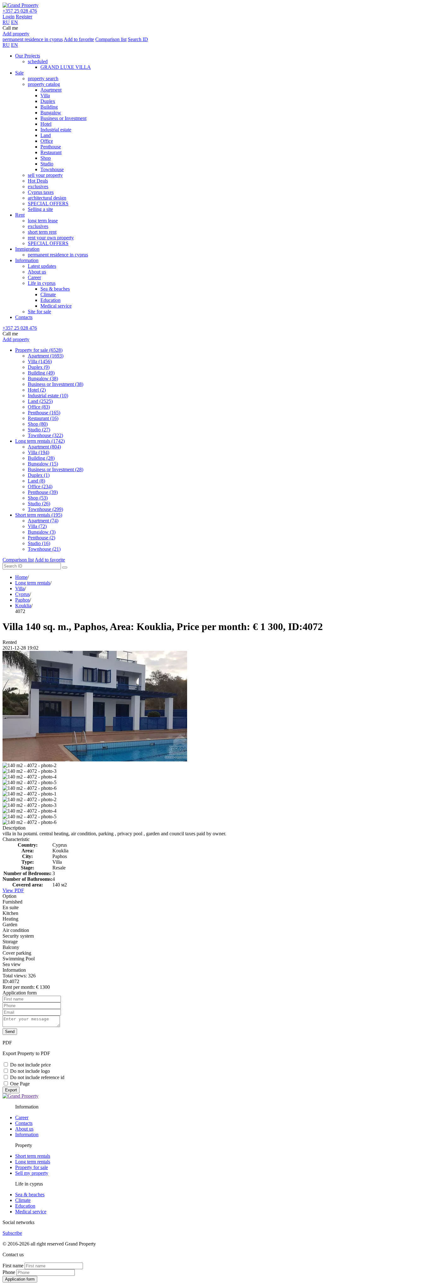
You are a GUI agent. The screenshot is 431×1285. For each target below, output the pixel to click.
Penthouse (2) (41, 537)
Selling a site (40, 209)
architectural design (47, 198)
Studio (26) (39, 503)
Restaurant (51, 152)
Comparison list (111, 39)
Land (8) (36, 480)
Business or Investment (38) (55, 384)
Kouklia (23, 605)
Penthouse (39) (43, 492)
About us (37, 271)
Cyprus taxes (41, 192)
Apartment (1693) (45, 355)
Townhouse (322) (45, 435)
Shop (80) (38, 424)
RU (6, 22)
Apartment (51, 90)
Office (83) (39, 407)
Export (11, 1090)
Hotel (45, 124)
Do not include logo (30, 1071)
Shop (45, 158)
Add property (16, 33)
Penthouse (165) (44, 412)
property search (43, 78)
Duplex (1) (39, 475)
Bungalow (50, 112)
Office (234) (40, 486)
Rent (20, 215)
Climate (48, 294)
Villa (45, 95)
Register (24, 16)
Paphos (22, 600)
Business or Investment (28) (55, 469)
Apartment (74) (43, 520)
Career (34, 277)
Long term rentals (32, 582)
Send (10, 1031)
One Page (20, 1083)
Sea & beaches (55, 288)
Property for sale (31, 1167)
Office (46, 141)
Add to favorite (79, 39)
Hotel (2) (37, 390)
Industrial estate (55, 129)
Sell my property (31, 1173)
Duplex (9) (39, 367)
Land (45, 135)
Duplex (47, 101)
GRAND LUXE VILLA (65, 67)
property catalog (44, 84)
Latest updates (42, 266)
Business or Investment (63, 118)
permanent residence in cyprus (33, 39)
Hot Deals (38, 180)
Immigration (27, 249)
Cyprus (22, 594)
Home (21, 577)
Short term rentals (32, 1156)
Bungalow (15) (43, 463)
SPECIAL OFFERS (48, 203)
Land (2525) (40, 401)
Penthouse (50, 146)
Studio (46, 163)
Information (26, 260)
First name (13, 1265)
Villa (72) (37, 526)
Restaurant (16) (43, 418)
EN (14, 22)
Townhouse (52, 169)
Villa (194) (38, 452)
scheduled (38, 61)
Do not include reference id (37, 1077)
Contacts (23, 317)
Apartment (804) (44, 446)
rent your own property (51, 237)
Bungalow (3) (42, 532)
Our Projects (27, 55)
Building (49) (41, 372)
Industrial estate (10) (48, 395)
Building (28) (41, 458)
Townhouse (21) (44, 549)
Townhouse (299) (45, 509)
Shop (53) (38, 498)
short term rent (42, 232)
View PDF (13, 890)
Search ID (138, 39)
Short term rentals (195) (38, 515)
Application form (20, 1279)
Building (49, 107)
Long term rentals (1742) (40, 441)
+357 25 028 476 (20, 11)
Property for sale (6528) (38, 350)
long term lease (43, 220)
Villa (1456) (40, 361)
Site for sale (39, 311)
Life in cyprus (42, 283)
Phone (9, 1272)
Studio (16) (39, 543)
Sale (19, 72)
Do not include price (30, 1064)
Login (9, 16)
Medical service (56, 306)
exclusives (38, 186)
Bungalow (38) (43, 378)
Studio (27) (39, 429)
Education (50, 300)
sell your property (45, 175)
